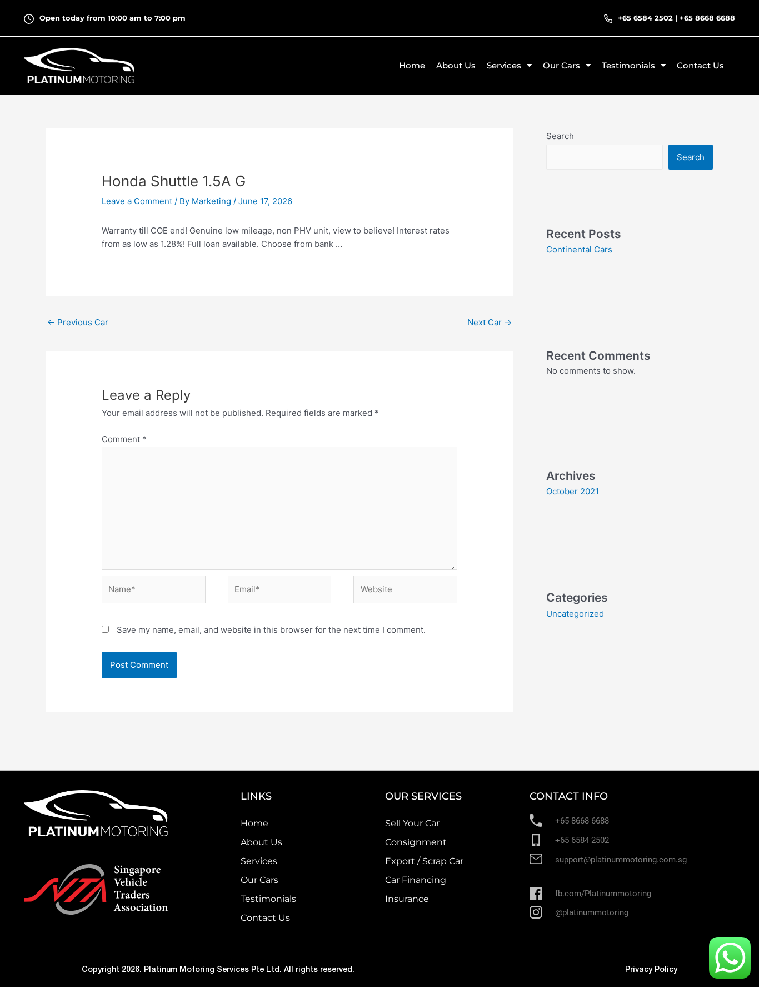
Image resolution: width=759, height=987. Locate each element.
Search (560, 136)
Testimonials (268, 899)
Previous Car (77, 322)
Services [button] (504, 65)
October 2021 (572, 491)
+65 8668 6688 (707, 17)
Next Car (489, 322)
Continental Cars (579, 249)
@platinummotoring (591, 912)
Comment (124, 439)
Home (412, 65)
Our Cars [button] (561, 65)
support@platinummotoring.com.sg (621, 860)
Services (259, 861)
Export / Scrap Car (424, 861)
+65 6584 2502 (645, 17)
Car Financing (415, 880)
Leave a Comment (137, 201)
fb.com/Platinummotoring (603, 894)
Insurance (407, 899)
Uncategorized (575, 613)
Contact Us (700, 65)
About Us (456, 65)
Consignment (416, 842)
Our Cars (259, 880)
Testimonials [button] (628, 65)
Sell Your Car (412, 823)
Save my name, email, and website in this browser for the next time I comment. (271, 629)
